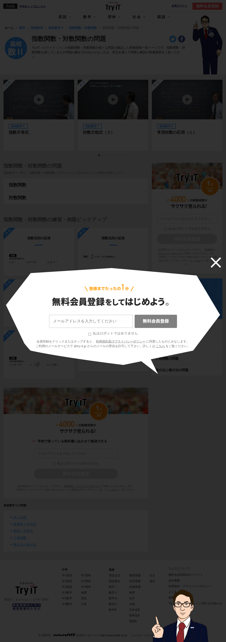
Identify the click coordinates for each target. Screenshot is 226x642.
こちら (160, 346)
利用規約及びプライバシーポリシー (120, 341)
